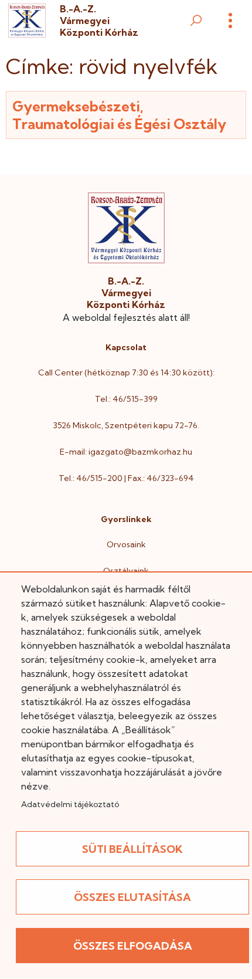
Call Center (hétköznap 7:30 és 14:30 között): (126, 372)
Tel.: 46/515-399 (126, 399)
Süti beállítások (132, 849)
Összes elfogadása (132, 946)
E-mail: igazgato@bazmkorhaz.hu (126, 451)
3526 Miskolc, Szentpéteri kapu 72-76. (126, 425)
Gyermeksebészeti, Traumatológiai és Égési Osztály (119, 115)
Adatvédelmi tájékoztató (70, 804)
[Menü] (230, 20)
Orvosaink (126, 544)
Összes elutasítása (132, 897)
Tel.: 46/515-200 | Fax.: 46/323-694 (126, 478)
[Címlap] (27, 20)
